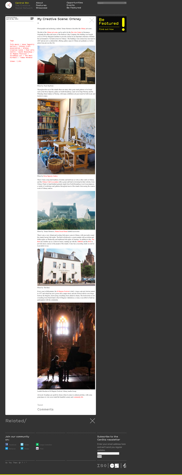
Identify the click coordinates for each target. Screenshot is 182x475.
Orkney (83, 28)
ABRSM (80, 241)
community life (78, 397)
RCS (89, 241)
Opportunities (75, 2)
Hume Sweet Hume (61, 231)
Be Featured (74, 7)
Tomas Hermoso (26, 58)
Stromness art (16, 56)
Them (15, 462)
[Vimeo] (22, 449)
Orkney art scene (52, 32)
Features (41, 5)
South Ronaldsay (25, 52)
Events (71, 5)
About (39, 2)
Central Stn (22, 2)
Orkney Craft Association (50, 182)
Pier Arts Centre (76, 32)
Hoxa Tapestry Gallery (50, 176)
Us (6, 462)
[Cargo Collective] (37, 445)
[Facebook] (6, 445)
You (10, 462)
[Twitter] (22, 445)
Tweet (40, 404)
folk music (14, 45)
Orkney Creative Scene (19, 49)
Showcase (41, 7)
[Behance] (6, 449)
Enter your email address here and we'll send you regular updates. (111, 447)
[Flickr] (37, 449)
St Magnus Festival (18, 54)
